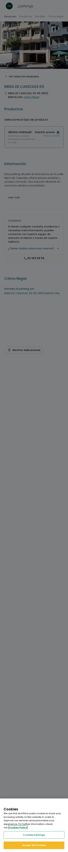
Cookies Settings (34, 835)
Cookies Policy (18, 827)
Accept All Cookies (34, 845)
